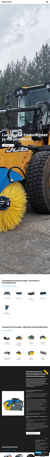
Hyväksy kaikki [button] (38, 452)
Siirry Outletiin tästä (32, 433)
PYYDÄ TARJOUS (7, 145)
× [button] (47, 438)
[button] (41, 454)
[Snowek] (7, 1)
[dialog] (41, 446)
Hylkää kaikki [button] (45, 452)
